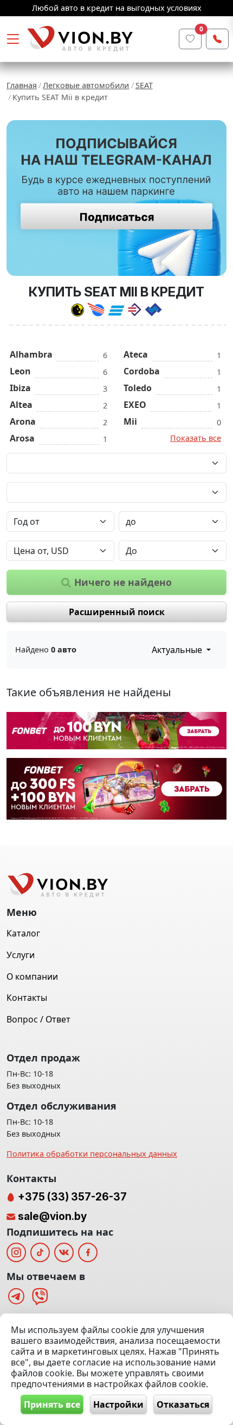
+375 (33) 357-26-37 (71, 1196)
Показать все (195, 438)
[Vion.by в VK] (64, 1252)
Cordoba (142, 371)
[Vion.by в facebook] (88, 1252)
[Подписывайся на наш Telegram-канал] (116, 198)
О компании (32, 976)
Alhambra (31, 354)
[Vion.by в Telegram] (16, 1296)
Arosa (22, 438)
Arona (23, 421)
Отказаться (183, 1404)
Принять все (52, 1404)
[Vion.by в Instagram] (16, 1252)
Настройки (118, 1404)
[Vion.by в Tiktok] (40, 1252)
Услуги (21, 955)
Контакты (27, 998)
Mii (130, 421)
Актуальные (178, 650)
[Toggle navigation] (13, 39)
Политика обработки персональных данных (92, 1154)
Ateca (136, 354)
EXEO (135, 405)
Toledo (138, 388)
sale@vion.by (52, 1216)
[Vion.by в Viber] (40, 1296)
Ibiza (20, 388)
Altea (21, 405)
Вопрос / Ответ (38, 1019)
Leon (20, 371)
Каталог (23, 933)
